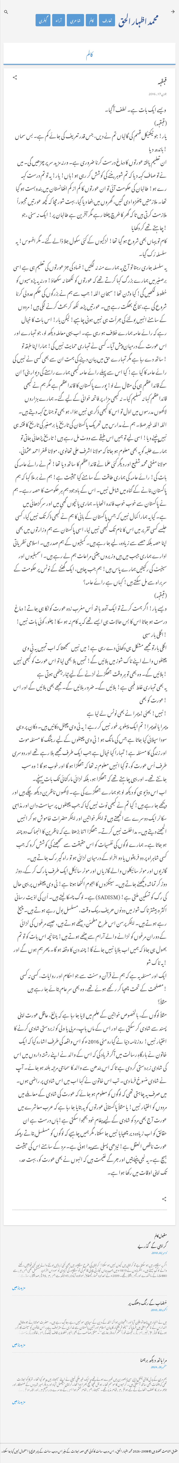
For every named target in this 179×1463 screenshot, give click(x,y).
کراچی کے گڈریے (152, 1245)
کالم (91, 20)
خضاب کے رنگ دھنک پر (147, 1302)
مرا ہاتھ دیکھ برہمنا (153, 1359)
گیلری (43, 20)
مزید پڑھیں (18, 1287)
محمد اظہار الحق (138, 20)
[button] (14, 77)
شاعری (75, 20)
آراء (59, 20)
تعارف (107, 20)
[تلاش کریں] (6, 12)
